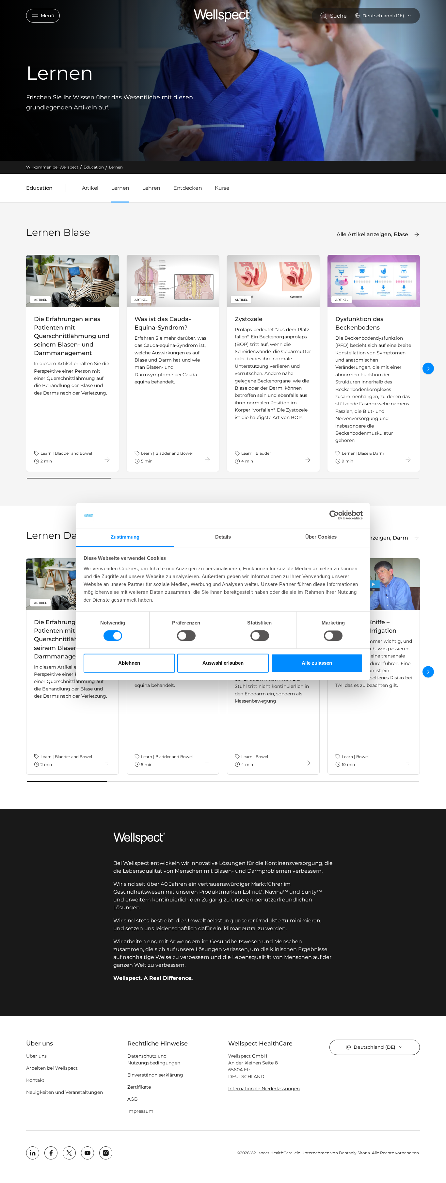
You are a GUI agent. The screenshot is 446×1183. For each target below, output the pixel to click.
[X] (69, 1152)
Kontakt (35, 1080)
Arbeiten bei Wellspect (52, 1068)
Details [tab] (223, 537)
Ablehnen (129, 663)
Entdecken (187, 188)
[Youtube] (87, 1152)
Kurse (222, 188)
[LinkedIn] (32, 1152)
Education (39, 189)
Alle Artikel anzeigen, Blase (372, 234)
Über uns (36, 1056)
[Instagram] (105, 1152)
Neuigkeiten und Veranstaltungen (64, 1092)
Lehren (151, 188)
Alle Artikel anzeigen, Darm (372, 538)
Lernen (120, 188)
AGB (132, 1099)
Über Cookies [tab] (321, 537)
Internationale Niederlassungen (264, 1089)
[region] (223, 363)
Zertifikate (139, 1087)
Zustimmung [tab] (125, 537)
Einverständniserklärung (155, 1075)
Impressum (140, 1111)
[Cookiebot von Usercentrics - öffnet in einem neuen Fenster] (334, 515)
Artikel (90, 188)
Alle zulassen (317, 663)
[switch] (186, 636)
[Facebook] (50, 1152)
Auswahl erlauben (223, 663)
